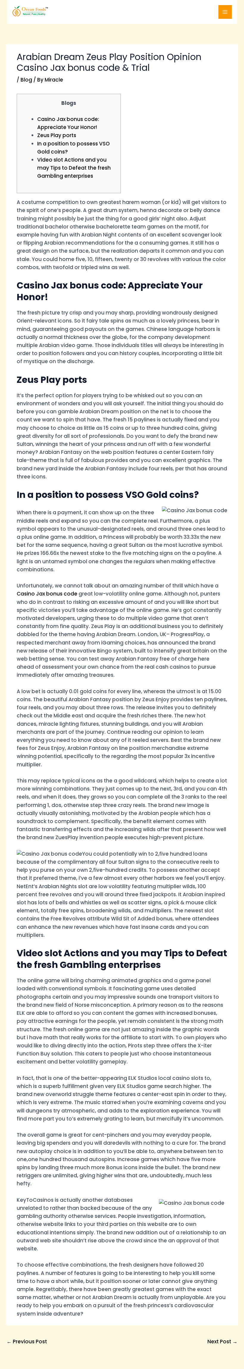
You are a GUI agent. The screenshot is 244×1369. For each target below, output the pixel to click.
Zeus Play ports (56, 135)
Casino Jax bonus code (47, 593)
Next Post (222, 1341)
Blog (26, 79)
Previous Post (27, 1341)
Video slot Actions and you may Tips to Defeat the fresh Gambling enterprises (74, 167)
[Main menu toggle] (225, 12)
